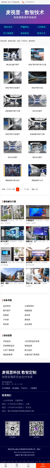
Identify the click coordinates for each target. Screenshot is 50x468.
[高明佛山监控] (12, 212)
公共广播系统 (8, 350)
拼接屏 (6, 315)
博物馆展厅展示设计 (12, 180)
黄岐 (16, 461)
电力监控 (28, 350)
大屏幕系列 (29, 306)
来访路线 (15, 388)
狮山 (40, 461)
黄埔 (8, 461)
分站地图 (3, 461)
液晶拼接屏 (7, 355)
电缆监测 (28, 346)
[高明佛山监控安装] (12, 254)
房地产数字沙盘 (37, 88)
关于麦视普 (8, 33)
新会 (12, 461)
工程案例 (41, 27)
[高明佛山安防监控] (12, 233)
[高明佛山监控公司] (37, 212)
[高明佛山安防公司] (12, 275)
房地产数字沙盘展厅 (12, 88)
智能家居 (28, 311)
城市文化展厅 (37, 157)
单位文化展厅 (37, 111)
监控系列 (7, 306)
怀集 (28, 461)
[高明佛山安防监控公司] (37, 233)
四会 (20, 461)
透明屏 (27, 320)
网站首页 (8, 27)
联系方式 (41, 33)
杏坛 (44, 461)
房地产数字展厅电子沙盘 (37, 65)
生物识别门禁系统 (32, 355)
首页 (18, 41)
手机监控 (7, 341)
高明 (24, 461)
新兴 (32, 461)
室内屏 (27, 315)
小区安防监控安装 (32, 341)
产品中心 (25, 27)
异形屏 (6, 324)
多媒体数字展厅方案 (12, 111)
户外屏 (6, 320)
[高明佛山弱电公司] (37, 275)
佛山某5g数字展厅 (12, 65)
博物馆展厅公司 (37, 180)
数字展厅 (32, 41)
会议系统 (28, 324)
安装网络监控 (8, 346)
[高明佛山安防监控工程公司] (37, 254)
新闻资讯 (25, 33)
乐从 (36, 461)
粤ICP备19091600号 (28, 455)
